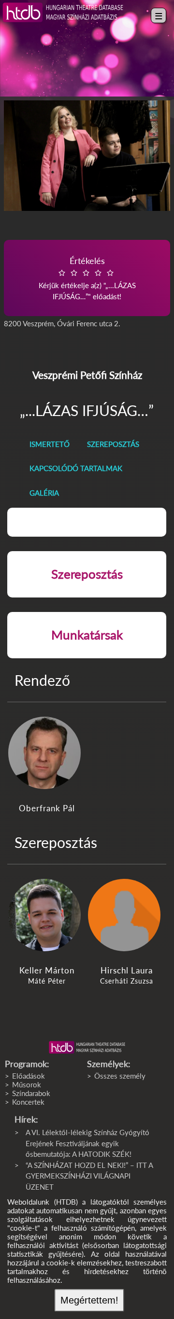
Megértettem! (89, 1300)
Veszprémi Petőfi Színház (87, 375)
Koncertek (28, 1101)
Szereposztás (113, 444)
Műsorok (26, 1084)
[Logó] (87, 1047)
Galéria (44, 492)
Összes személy (119, 1075)
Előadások (28, 1075)
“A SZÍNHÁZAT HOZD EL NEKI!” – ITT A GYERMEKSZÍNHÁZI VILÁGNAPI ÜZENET (89, 1176)
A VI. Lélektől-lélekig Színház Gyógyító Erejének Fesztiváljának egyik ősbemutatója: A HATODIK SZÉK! (87, 1143)
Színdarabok (31, 1093)
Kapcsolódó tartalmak (75, 468)
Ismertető (49, 444)
